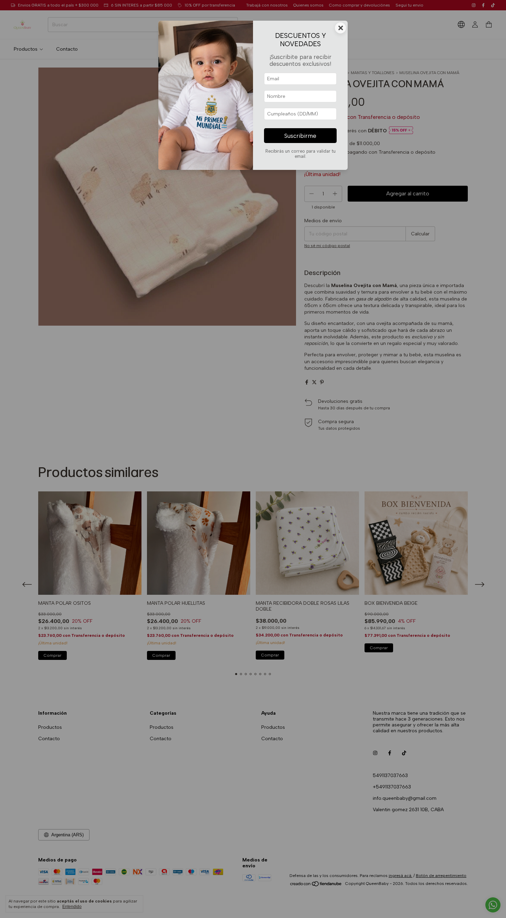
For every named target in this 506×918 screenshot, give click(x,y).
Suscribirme (300, 135)
